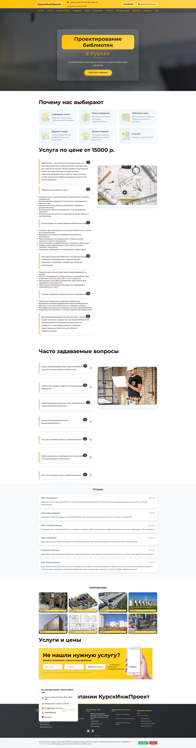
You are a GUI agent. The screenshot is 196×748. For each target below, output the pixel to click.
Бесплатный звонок (148, 4)
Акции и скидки (62, 11)
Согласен (143, 743)
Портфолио (77, 11)
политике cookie (45, 744)
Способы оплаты (122, 11)
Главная (41, 11)
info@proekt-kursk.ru (54, 708)
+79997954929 (128, 4)
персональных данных (84, 672)
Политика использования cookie (123, 723)
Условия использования (123, 714)
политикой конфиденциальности (116, 668)
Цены (87, 11)
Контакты (147, 11)
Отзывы (109, 11)
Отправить (133, 667)
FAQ (156, 11)
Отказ (153, 743)
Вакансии (136, 11)
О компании (98, 11)
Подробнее (43, 610)
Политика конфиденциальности (125, 718)
